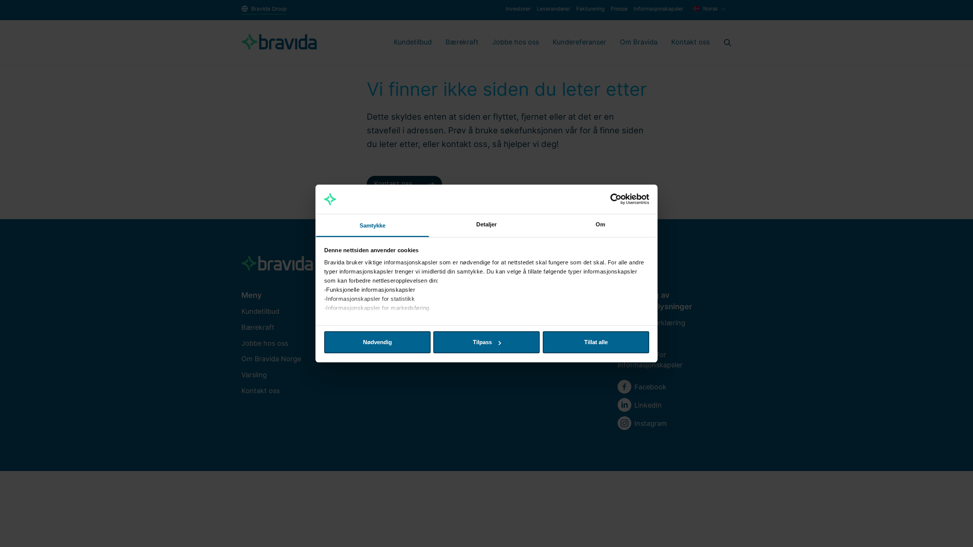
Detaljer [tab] (486, 224)
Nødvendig (377, 342)
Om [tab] (600, 224)
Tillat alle (596, 342)
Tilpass (482, 342)
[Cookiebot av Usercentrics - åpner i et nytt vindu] (616, 199)
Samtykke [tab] (373, 225)
